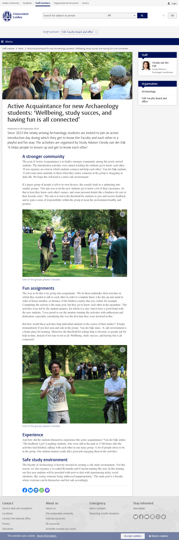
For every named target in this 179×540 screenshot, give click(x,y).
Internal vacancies (55, 518)
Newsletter (139, 508)
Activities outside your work (61, 529)
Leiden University (10, 3)
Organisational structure (66, 3)
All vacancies (52, 523)
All (109, 15)
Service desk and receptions (17, 508)
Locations (7, 513)
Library (85, 3)
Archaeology (149, 91)
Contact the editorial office (16, 518)
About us (51, 508)
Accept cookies (132, 536)
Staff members (42, 3)
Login (174, 3)
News (20, 48)
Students (27, 3)
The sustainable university (59, 513)
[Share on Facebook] (24, 490)
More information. (47, 536)
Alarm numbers (98, 508)
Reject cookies (160, 536)
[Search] (142, 15)
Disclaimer (7, 529)
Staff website (8, 48)
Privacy (6, 523)
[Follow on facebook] (141, 516)
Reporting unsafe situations (104, 513)
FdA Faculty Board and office (154, 100)
